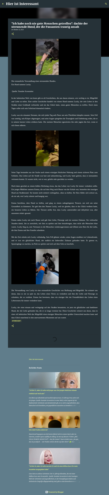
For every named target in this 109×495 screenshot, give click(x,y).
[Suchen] (41, 3)
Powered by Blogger (56, 492)
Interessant (16, 321)
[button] (12, 34)
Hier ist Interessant (22, 4)
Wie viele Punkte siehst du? (38, 430)
